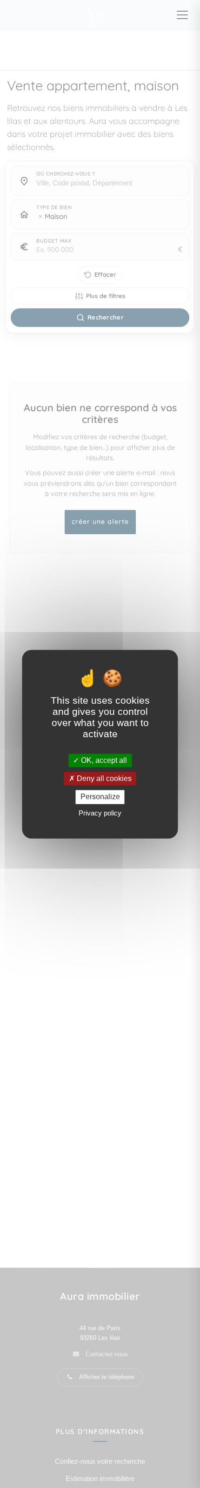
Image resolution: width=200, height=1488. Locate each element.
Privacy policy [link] (100, 813)
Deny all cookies (103, 779)
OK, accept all (103, 760)
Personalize (100, 797)
